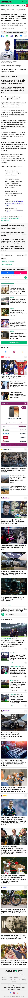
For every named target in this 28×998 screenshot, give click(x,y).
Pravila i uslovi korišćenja (9, 987)
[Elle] (10, 979)
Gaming (12, 9)
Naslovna (3, 9)
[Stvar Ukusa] (4, 979)
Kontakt (19, 985)
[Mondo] (4, 977)
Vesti (8, 9)
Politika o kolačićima (20, 987)
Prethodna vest (8, 255)
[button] (25, 28)
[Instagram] (20, 272)
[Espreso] (14, 982)
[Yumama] (23, 977)
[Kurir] (11, 977)
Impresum (14, 985)
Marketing (9, 985)
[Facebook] (7, 272)
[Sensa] (15, 979)
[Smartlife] (5, 2)
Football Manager (7, 264)
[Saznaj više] (25, 357)
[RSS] (22, 352)
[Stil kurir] (20, 979)
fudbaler (4, 261)
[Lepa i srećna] (16, 977)
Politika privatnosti (12, 989)
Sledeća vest (20, 255)
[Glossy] (24, 979)
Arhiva (18, 989)
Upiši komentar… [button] (10, 614)
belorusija (11, 261)
